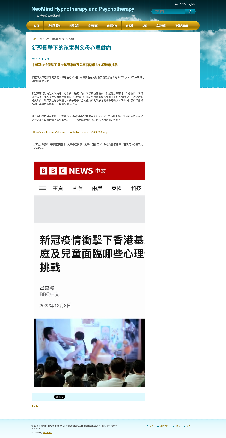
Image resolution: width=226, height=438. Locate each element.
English (191, 4)
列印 (189, 426)
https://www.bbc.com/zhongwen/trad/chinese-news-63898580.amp (70, 132)
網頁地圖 (164, 426)
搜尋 (190, 11)
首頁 (34, 39)
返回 (36, 405)
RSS (178, 426)
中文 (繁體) (180, 4)
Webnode (47, 432)
